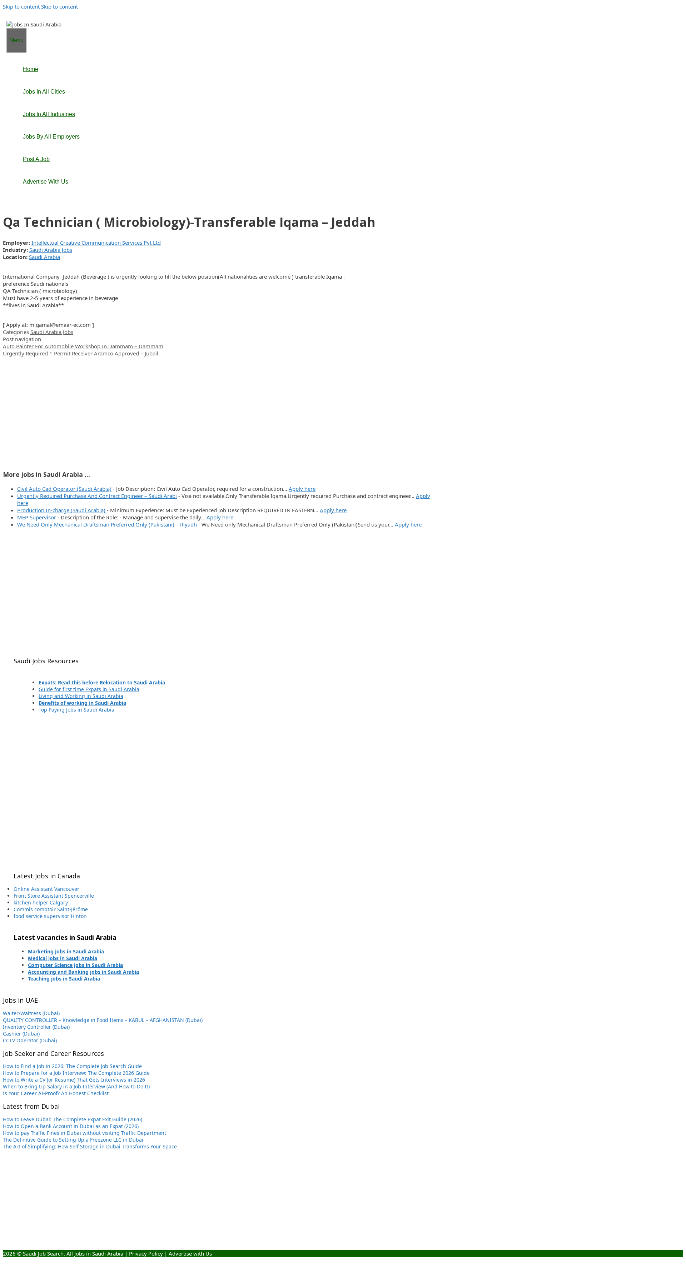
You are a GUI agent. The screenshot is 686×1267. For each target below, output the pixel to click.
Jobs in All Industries (49, 114)
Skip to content (21, 6)
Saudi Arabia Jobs (50, 249)
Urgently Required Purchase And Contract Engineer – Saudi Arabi (97, 495)
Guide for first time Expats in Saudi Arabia (89, 689)
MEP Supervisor (36, 517)
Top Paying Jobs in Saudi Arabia (76, 709)
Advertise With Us (45, 182)
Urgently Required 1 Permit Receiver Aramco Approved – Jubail (80, 353)
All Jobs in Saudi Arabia (94, 1253)
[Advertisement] (217, 407)
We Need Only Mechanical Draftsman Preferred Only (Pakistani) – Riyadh (107, 524)
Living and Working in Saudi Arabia (81, 696)
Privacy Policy (146, 1253)
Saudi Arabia (44, 256)
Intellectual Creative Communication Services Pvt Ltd (96, 242)
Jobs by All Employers (51, 137)
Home (30, 69)
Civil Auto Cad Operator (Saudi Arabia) (64, 488)
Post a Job (36, 159)
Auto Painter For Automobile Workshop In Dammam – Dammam (83, 346)
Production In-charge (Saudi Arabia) (61, 510)
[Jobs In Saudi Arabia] (33, 24)
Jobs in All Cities (44, 92)
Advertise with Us (190, 1253)
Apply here (302, 488)
